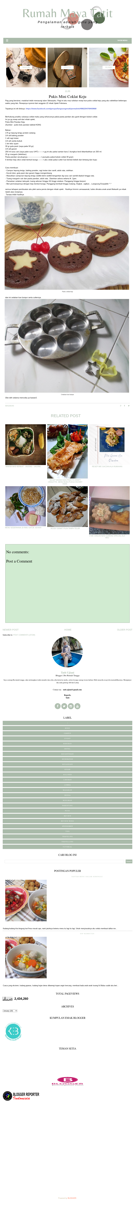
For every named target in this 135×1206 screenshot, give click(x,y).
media (67, 795)
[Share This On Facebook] (126, 406)
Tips (68, 831)
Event (67, 738)
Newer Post (11, 629)
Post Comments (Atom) (24, 635)
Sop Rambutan (87, 933)
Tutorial (67, 847)
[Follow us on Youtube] (77, 706)
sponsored (67, 826)
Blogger (72, 1198)
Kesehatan (67, 759)
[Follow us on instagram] (71, 706)
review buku (67, 821)
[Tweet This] (130, 406)
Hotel (67, 749)
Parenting (67, 805)
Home (67, 629)
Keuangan (67, 764)
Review (67, 816)
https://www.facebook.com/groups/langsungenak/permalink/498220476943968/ (61, 109)
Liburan (67, 780)
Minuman (67, 800)
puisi (67, 810)
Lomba (67, 785)
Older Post (124, 629)
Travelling (67, 841)
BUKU (67, 728)
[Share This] (122, 406)
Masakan (9, 406)
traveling (67, 836)
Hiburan (67, 743)
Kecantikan (67, 754)
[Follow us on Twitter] (64, 706)
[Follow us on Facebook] (58, 706)
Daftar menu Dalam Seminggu (87, 876)
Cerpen (67, 733)
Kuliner (67, 774)
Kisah (67, 769)
